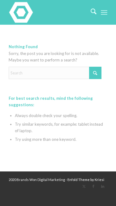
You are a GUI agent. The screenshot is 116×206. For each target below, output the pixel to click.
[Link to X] (84, 186)
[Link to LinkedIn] (102, 186)
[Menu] (104, 12)
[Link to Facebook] (93, 186)
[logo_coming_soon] (48, 12)
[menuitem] (90, 12)
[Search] (90, 12)
